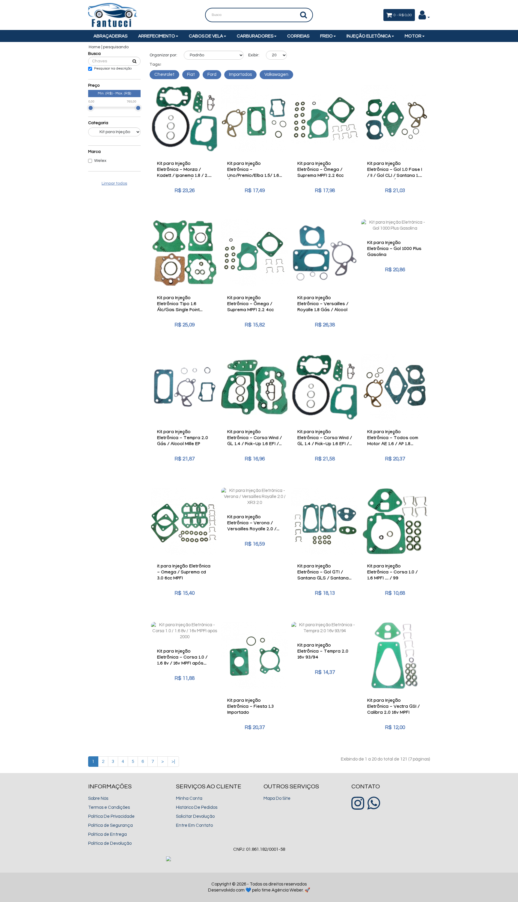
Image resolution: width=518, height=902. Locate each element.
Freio (327, 36)
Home (94, 47)
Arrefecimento (157, 36)
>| (173, 761)
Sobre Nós (98, 798)
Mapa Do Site (276, 798)
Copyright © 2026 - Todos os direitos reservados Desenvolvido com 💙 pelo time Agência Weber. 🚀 (259, 887)
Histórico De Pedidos (196, 807)
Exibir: (253, 55)
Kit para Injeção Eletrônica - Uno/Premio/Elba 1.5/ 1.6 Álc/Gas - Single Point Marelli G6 (253, 176)
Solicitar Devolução (195, 816)
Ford (211, 74)
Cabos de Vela (206, 36)
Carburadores (255, 36)
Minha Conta (189, 798)
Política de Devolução (110, 843)
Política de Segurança (110, 825)
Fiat (191, 74)
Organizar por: (163, 55)
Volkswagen (276, 74)
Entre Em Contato (194, 825)
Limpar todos (114, 183)
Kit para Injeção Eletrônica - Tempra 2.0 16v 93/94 (322, 652)
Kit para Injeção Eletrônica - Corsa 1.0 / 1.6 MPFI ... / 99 (392, 573)
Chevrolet (164, 74)
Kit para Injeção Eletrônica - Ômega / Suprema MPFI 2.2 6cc (320, 170)
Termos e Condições (109, 807)
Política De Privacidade (111, 816)
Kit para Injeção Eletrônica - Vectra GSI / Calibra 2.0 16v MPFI (393, 707)
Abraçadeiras (110, 36)
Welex (100, 161)
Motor (413, 36)
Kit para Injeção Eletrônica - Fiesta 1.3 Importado (250, 707)
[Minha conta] (424, 17)
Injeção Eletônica (369, 36)
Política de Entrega (107, 834)
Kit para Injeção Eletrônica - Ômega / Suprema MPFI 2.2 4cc (250, 304)
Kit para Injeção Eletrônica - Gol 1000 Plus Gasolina (394, 249)
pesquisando (116, 47)
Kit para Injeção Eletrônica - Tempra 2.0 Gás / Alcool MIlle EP (182, 438)
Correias (298, 36)
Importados (240, 74)
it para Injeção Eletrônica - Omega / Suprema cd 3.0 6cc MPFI (183, 573)
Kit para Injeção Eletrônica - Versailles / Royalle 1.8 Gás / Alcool (322, 304)
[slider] (90, 108)
